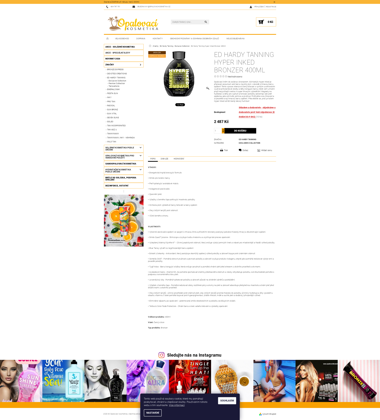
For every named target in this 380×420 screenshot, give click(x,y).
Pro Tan (111, 101)
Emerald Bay (113, 89)
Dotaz (245, 150)
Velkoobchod (122, 38)
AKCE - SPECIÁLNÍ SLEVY (117, 53)
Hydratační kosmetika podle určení (118, 170)
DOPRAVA (140, 38)
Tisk (226, 150)
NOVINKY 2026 (112, 58)
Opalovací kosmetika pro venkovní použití (119, 156)
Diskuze (164, 159)
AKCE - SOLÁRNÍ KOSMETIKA (120, 47)
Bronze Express (115, 69)
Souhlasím (227, 400)
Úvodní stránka (107, 38)
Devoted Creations (117, 73)
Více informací (177, 405)
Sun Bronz (112, 109)
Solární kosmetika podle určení (119, 148)
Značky (109, 64)
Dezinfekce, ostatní (116, 185)
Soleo (110, 121)
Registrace (271, 7)
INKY (109, 97)
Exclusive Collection (117, 81)
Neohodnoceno (235, 76)
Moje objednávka (236, 38)
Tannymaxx (113, 133)
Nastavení (152, 412)
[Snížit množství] (223, 132)
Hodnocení (179, 159)
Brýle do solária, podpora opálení (120, 178)
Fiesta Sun (112, 93)
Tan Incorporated (116, 125)
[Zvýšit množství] (223, 129)
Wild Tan (111, 141)
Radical (111, 105)
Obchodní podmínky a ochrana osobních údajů (194, 38)
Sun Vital (112, 113)
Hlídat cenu (266, 150)
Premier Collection (117, 83)
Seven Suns (113, 117)
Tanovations (114, 86)
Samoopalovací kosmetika (120, 163)
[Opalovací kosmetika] (132, 23)
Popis (152, 159)
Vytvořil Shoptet (269, 414)
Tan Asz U (112, 129)
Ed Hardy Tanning (116, 77)
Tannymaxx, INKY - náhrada (121, 137)
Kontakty (158, 38)
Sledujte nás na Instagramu (194, 355)
